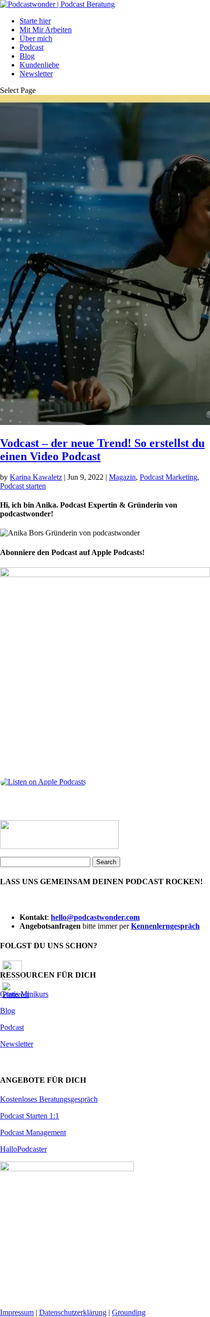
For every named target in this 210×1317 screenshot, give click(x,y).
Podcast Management (33, 1132)
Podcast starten (23, 486)
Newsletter (36, 73)
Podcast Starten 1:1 (29, 1116)
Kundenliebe (39, 65)
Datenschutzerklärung (72, 1312)
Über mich (36, 38)
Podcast (31, 47)
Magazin (122, 477)
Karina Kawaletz (36, 477)
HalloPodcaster (23, 1149)
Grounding (129, 1312)
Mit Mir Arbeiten (46, 29)
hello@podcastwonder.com (95, 917)
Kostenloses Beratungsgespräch (49, 1099)
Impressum (17, 1312)
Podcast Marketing (168, 477)
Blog (27, 56)
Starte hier (35, 21)
